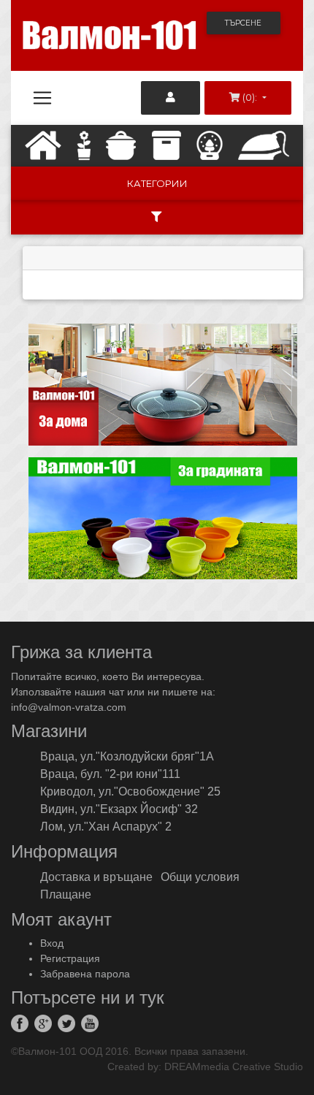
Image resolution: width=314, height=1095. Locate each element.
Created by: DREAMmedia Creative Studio (205, 1066)
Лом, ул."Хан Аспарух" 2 (106, 826)
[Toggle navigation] (42, 98)
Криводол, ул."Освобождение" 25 (130, 791)
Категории (157, 183)
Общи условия (200, 877)
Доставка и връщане (96, 877)
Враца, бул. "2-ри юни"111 (110, 774)
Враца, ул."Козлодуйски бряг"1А (127, 756)
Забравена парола (85, 974)
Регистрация (70, 958)
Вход (52, 943)
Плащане (65, 894)
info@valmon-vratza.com (68, 707)
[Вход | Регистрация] (170, 98)
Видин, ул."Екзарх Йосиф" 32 (119, 809)
